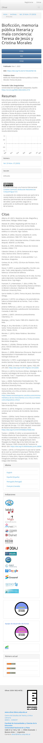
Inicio (5, 14)
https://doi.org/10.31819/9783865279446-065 (18, 430)
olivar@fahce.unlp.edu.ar (21, 734)
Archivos (13, 14)
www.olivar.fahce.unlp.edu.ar (16, 712)
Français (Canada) (13, 486)
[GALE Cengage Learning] (11, 566)
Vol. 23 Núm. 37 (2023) (28, 14)
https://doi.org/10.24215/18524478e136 (21, 71)
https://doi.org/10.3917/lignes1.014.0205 (24, 368)
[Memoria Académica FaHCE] (12, 591)
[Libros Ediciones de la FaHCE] (21, 609)
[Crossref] (11, 577)
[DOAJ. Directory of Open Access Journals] (11, 548)
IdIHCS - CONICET (11, 720)
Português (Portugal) (14, 482)
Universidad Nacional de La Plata (17, 728)
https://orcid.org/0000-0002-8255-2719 (16, 90)
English (9, 472)
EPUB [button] (21, 61)
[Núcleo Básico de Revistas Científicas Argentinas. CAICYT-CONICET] (9, 502)
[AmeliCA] (11, 526)
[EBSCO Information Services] (8, 559)
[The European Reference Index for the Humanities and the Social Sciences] (11, 553)
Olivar (4, 7)
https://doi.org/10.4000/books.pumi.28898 (25, 446)
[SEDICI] (11, 584)
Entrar (39, 2)
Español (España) (13, 477)
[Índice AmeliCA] (11, 531)
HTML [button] (21, 51)
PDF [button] (21, 56)
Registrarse (29, 2)
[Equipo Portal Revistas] (21, 633)
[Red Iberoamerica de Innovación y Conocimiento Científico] (9, 541)
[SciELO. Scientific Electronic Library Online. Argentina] (10, 519)
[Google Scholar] (11, 571)
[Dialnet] (11, 535)
